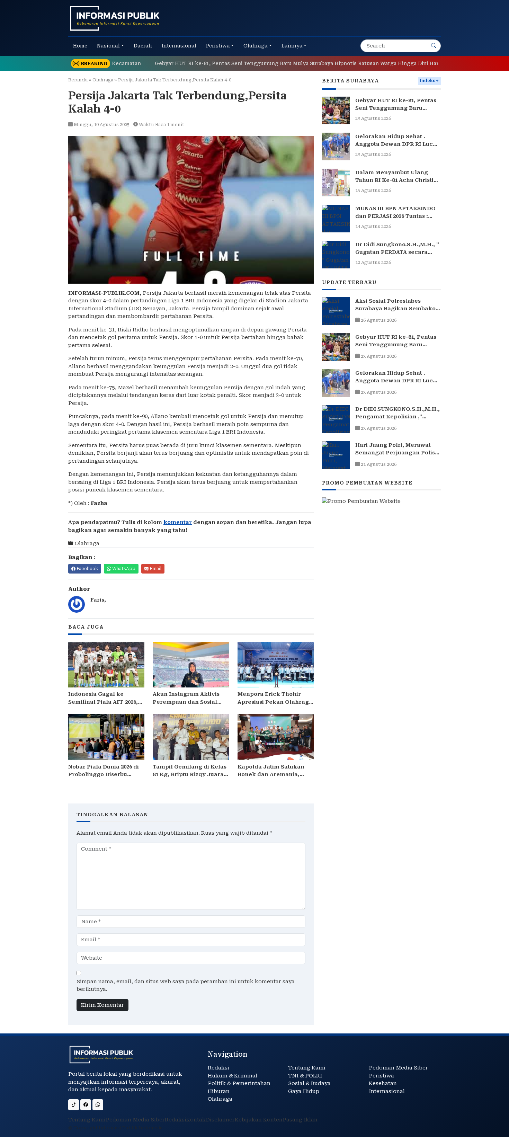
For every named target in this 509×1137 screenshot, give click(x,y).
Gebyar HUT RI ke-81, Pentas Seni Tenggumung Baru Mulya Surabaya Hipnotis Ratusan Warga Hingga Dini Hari (267, 63)
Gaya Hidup (303, 1091)
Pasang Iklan (300, 1120)
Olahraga (102, 79)
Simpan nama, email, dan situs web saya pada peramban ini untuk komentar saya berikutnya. (186, 985)
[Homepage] (114, 18)
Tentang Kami (306, 1068)
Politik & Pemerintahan (239, 1083)
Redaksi (218, 1068)
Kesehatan (383, 1083)
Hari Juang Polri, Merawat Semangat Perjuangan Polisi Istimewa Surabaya (396, 453)
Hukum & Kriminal (232, 1076)
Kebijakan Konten (259, 1120)
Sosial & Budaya (309, 1083)
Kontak (196, 1120)
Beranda (78, 79)
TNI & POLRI (305, 1076)
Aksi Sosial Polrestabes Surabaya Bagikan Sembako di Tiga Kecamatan (395, 309)
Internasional (387, 1091)
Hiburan (219, 1091)
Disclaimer (220, 1120)
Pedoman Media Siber (398, 1068)
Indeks (427, 80)
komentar (177, 522)
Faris (97, 600)
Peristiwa (381, 1076)
